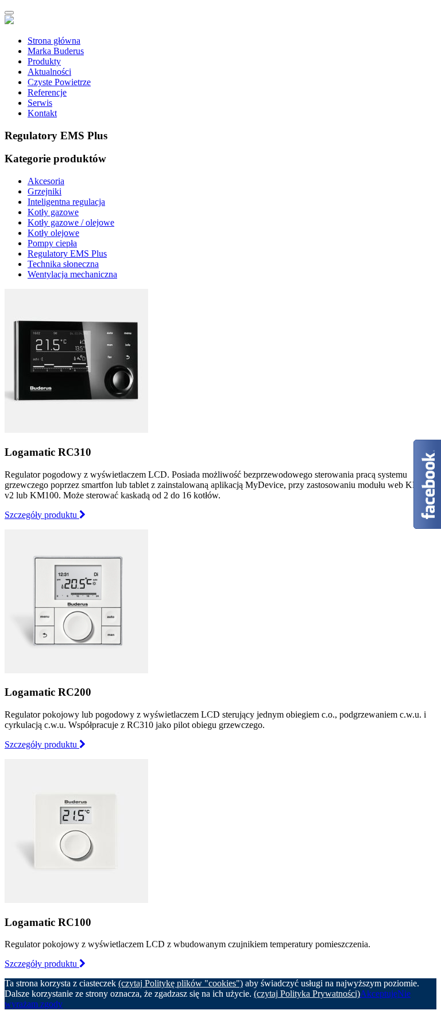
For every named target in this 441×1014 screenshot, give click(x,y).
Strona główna (54, 40)
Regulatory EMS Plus (67, 253)
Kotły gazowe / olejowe (71, 222)
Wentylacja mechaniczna (72, 274)
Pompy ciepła (52, 243)
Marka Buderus (56, 51)
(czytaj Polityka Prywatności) (307, 993)
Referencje (47, 92)
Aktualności (49, 72)
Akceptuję (378, 993)
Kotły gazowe (53, 212)
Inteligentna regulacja (66, 202)
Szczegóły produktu (42, 515)
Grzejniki (44, 191)
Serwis (40, 103)
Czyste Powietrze (59, 82)
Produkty (44, 61)
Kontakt (42, 113)
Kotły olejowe (53, 233)
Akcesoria (46, 181)
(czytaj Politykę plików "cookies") (180, 983)
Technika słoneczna (63, 264)
